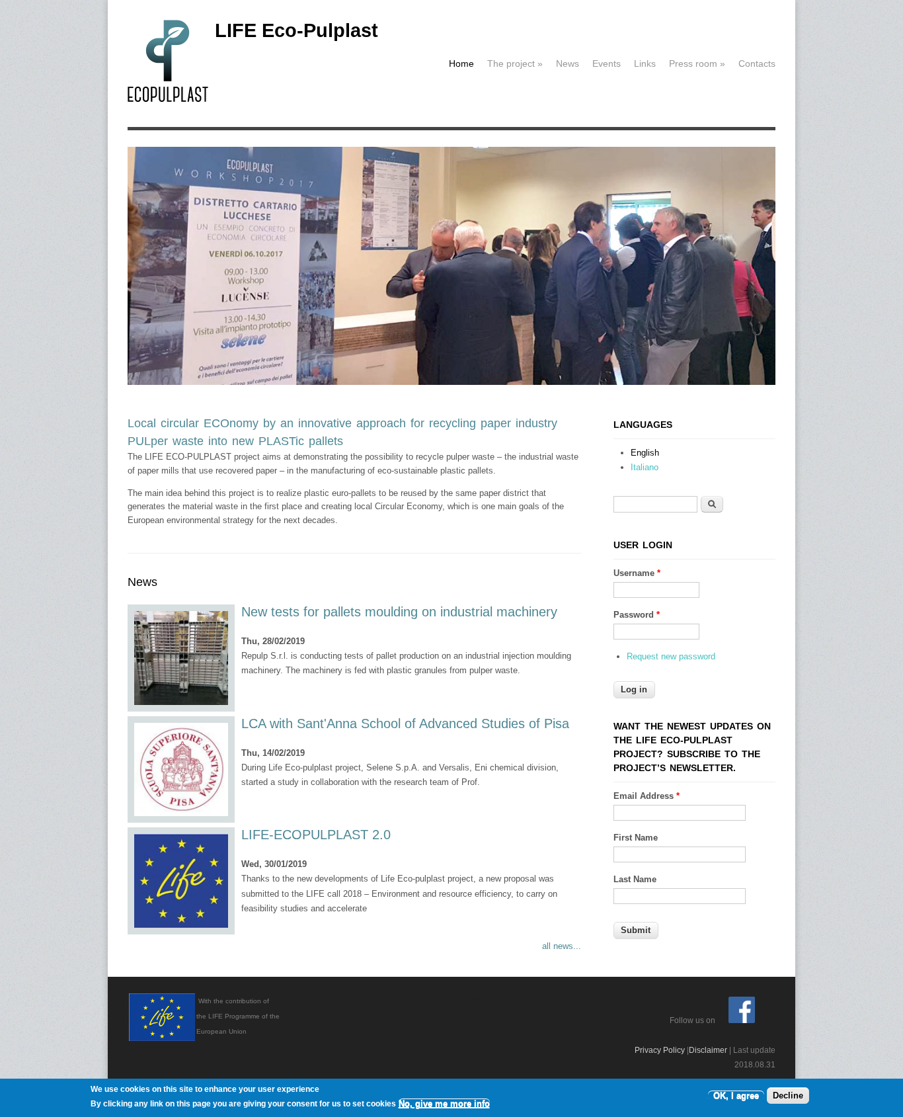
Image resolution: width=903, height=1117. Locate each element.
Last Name (634, 879)
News (567, 63)
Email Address (646, 796)
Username (636, 573)
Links (645, 63)
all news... (561, 946)
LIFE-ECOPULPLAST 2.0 (316, 834)
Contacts (756, 63)
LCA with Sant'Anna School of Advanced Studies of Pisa (405, 723)
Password (636, 615)
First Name (635, 838)
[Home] (168, 99)
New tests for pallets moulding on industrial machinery (399, 611)
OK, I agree (736, 1095)
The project (515, 63)
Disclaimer (708, 1050)
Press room (697, 63)
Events (606, 63)
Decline (788, 1095)
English (645, 453)
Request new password (671, 656)
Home (461, 63)
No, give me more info (444, 1103)
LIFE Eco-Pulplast (296, 30)
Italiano (644, 467)
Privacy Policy (660, 1050)
